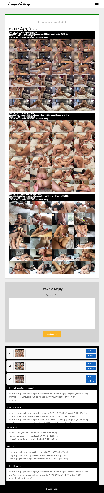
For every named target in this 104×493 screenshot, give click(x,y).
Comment (52, 295)
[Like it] (28, 29)
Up (91, 351)
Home (34, 29)
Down (92, 355)
